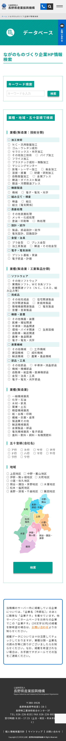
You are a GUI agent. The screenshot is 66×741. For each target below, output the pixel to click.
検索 (33, 567)
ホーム (4, 16)
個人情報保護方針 (15, 731)
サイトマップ (35, 731)
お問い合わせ (40, 627)
